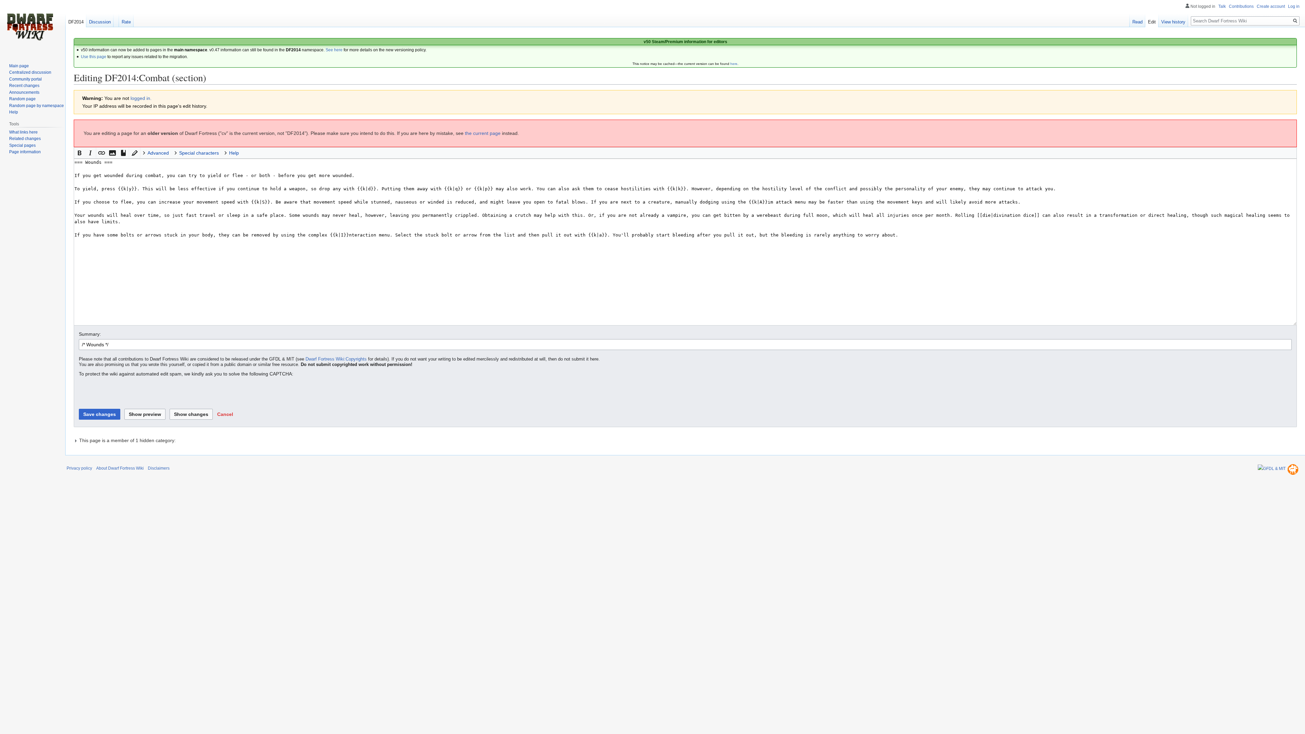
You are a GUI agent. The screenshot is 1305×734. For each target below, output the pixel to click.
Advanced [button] (158, 153)
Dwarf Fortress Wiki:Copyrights (336, 359)
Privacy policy (79, 468)
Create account (1271, 6)
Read (1137, 21)
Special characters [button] (199, 153)
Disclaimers (159, 468)
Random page (22, 99)
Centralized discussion (30, 72)
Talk (1222, 6)
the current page (483, 133)
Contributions (1241, 6)
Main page (19, 66)
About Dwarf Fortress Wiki (120, 468)
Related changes (25, 138)
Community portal (25, 79)
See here (334, 50)
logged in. (141, 98)
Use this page (93, 57)
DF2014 (76, 21)
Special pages (22, 145)
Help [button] (234, 153)
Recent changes (24, 85)
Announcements (24, 92)
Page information (25, 152)
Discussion (100, 21)
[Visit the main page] (30, 27)
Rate (126, 21)
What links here (23, 132)
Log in (1294, 6)
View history (1173, 21)
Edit (1152, 21)
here (733, 64)
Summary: (90, 334)
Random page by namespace (36, 105)
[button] (79, 152)
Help (13, 112)
